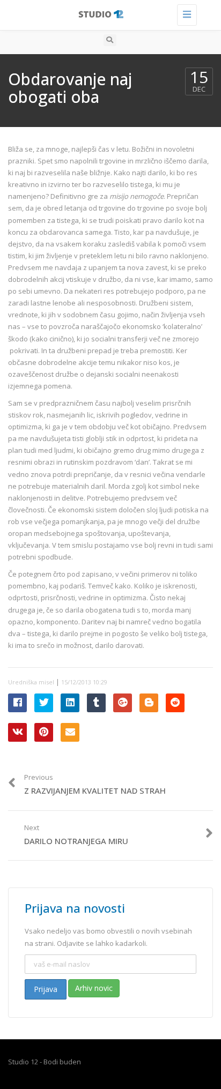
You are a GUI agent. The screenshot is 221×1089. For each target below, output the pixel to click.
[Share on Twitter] (43, 702)
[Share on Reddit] (175, 702)
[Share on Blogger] (148, 702)
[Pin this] (43, 732)
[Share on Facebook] (17, 702)
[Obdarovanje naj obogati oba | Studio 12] (107, 13)
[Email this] (70, 732)
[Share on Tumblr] (96, 702)
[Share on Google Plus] (122, 702)
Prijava (45, 989)
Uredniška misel (31, 682)
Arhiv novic (94, 988)
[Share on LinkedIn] (70, 702)
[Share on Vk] (17, 732)
